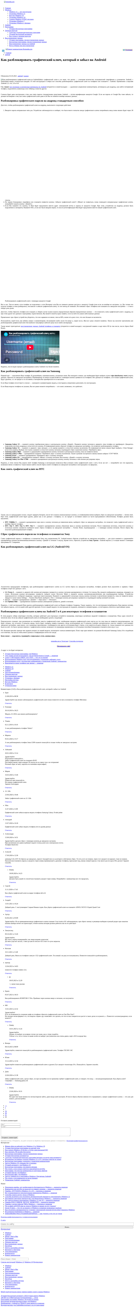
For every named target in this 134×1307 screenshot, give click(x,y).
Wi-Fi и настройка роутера (14, 1248)
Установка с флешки (12, 678)
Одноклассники (10, 685)
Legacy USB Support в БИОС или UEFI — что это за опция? (26, 657)
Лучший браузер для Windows (15, 1172)
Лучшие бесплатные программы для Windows (21, 654)
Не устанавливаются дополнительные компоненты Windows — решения (31, 1193)
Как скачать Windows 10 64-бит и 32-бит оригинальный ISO (26, 1150)
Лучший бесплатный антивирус (20, 34)
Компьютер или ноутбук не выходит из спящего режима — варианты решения (33, 1189)
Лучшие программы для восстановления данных (26, 40)
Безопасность (10, 1253)
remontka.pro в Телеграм (59, 641)
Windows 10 (9, 669)
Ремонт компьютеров (12, 1255)
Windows (8, 10)
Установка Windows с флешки (19, 23)
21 (6, 1115)
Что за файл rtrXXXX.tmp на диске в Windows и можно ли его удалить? (30, 1206)
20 (6, 1113)
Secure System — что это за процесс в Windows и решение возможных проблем (33, 1208)
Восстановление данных (14, 38)
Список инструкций (8, 1262)
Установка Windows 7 (16, 21)
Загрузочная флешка (12, 672)
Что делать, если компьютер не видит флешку (21, 1178)
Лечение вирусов (11, 30)
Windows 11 (9, 667)
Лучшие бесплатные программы (20, 29)
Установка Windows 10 (17, 17)
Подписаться (5, 1229)
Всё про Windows (11, 682)
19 (6, 1111)
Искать (67, 1227)
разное (26, 76)
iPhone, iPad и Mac (11, 1236)
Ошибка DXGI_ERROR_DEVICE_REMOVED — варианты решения (30, 1202)
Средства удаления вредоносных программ (24, 32)
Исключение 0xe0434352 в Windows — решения (22, 1212)
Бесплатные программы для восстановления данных (28, 42)
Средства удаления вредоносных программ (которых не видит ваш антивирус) (33, 1157)
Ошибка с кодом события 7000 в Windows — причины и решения (28, 1204)
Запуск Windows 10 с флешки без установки (20, 1163)
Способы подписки (76, 641)
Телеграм (128, 50)
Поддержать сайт (63, 646)
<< (6, 1106)
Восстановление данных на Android (22, 44)
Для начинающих (11, 1251)
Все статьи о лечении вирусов (20, 36)
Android (8, 25)
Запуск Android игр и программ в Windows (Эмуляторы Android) (28, 1176)
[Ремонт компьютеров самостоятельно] (14, 2)
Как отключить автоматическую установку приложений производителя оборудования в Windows (40, 1210)
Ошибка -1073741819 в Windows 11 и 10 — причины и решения (28, 1191)
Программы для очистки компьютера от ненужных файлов (26, 1171)
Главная (8, 8)
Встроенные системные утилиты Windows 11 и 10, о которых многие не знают (33, 1159)
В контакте (9, 684)
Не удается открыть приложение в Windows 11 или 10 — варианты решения (32, 1200)
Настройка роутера (12, 680)
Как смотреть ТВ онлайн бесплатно (18, 1152)
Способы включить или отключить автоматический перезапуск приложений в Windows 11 (37, 1197)
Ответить (8, 703)
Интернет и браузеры (12, 1250)
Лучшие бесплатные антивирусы (17, 1156)
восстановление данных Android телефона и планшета (40, 326)
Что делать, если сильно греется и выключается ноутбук (25, 1169)
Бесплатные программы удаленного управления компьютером (27, 1161)
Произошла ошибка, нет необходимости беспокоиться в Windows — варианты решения (36, 1187)
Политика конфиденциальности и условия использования (19, 1217)
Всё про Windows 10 (16, 15)
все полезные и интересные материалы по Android (28, 87)
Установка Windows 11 (17, 14)
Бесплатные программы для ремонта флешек (21, 1167)
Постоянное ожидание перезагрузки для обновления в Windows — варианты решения (36, 1198)
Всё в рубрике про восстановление (21, 46)
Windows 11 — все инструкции (20, 12)
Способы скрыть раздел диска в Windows (19, 1195)
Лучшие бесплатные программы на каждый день (22, 1148)
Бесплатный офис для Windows (16, 1174)
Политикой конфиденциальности (77, 1141)
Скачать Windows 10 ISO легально (21, 19)
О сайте (3, 1220)
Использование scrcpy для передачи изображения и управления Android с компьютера (35, 661)
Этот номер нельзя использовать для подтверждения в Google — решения (31, 656)
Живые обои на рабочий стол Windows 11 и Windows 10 (25, 1146)
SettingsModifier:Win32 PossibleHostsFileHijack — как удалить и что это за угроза (33, 1213)
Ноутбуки (8, 1246)
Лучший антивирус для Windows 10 (18, 1165)
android (20, 76)
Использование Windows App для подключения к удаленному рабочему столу (33, 659)
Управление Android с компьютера (17, 1180)
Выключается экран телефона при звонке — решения (24, 663)
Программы (9, 27)
